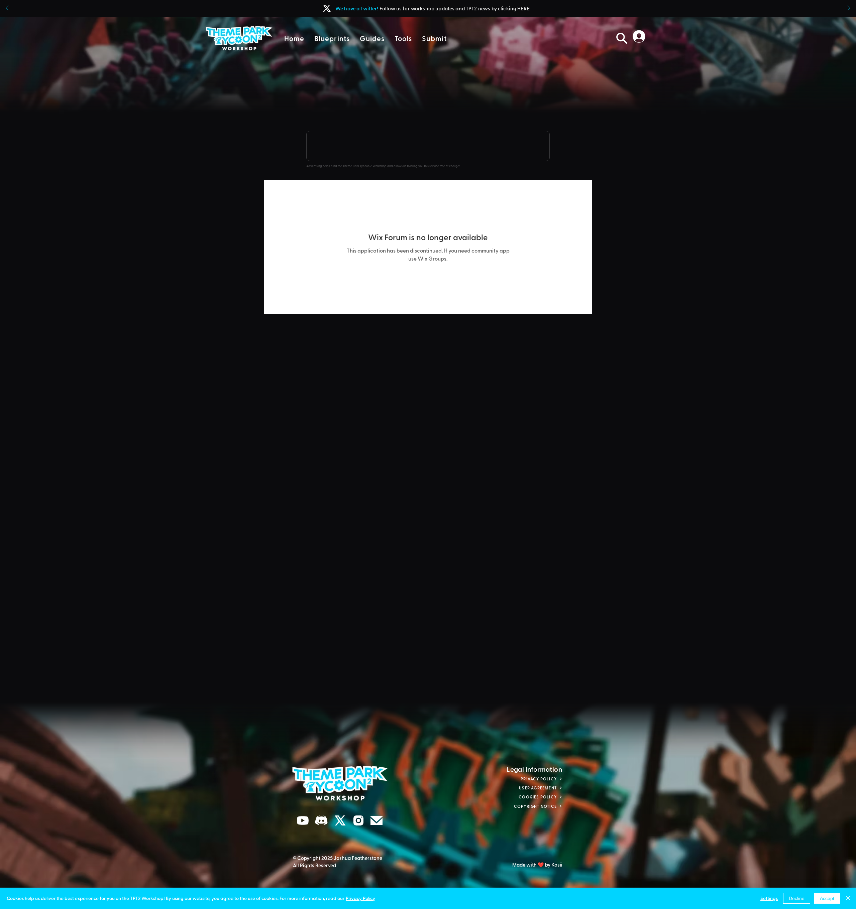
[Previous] (7, 8)
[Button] (428, 8)
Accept (827, 898)
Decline (797, 898)
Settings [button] (769, 898)
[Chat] (303, 820)
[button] (332, 38)
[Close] (848, 898)
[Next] (849, 8)
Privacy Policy (360, 898)
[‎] (641, 36)
